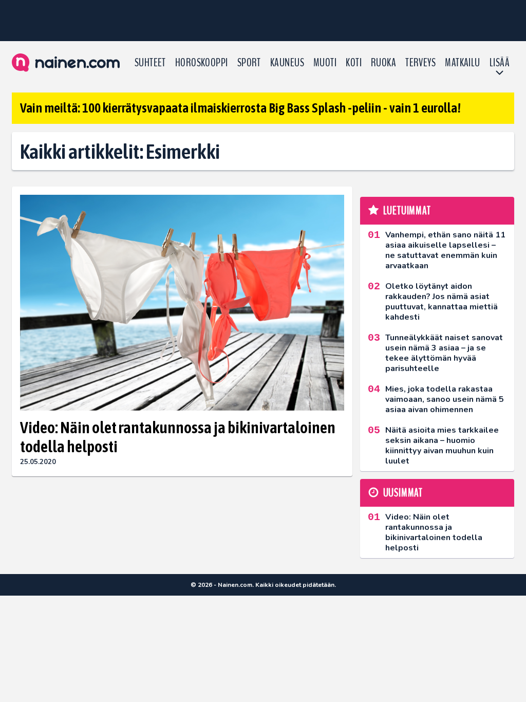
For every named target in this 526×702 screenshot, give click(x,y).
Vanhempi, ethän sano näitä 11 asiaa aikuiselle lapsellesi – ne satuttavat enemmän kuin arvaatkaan (445, 250)
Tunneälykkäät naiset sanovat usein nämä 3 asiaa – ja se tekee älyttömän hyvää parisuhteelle (444, 353)
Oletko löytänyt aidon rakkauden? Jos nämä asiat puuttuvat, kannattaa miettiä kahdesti (441, 302)
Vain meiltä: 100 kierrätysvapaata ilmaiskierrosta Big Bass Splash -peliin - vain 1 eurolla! (240, 108)
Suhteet (150, 62)
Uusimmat (403, 493)
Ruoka (383, 62)
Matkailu (462, 62)
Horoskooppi (201, 62)
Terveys (420, 62)
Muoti (324, 62)
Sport (249, 62)
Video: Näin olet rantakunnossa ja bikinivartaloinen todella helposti (177, 437)
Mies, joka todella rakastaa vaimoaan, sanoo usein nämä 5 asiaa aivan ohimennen (444, 399)
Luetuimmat (407, 210)
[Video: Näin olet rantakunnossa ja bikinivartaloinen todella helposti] (182, 303)
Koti (354, 62)
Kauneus (287, 62)
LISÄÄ (500, 62)
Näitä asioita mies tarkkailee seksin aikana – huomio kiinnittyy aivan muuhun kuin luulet (442, 445)
